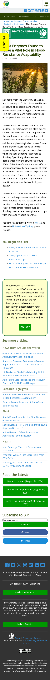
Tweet (26, 540)
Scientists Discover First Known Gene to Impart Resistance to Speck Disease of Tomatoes (23, 364)
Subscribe (4, 42)
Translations (24, 16)
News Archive (10, 16)
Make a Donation (25, 624)
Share (26, 532)
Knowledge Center (15, 21)
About (18, 638)
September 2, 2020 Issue (14, 24)
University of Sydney (22, 226)
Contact (37, 638)
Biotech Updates (31, 21)
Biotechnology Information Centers (34, 642)
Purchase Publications (25, 592)
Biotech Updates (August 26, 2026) (25, 481)
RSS (34, 16)
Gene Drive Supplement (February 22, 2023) (25, 502)
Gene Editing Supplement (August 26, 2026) (25, 491)
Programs (27, 638)
